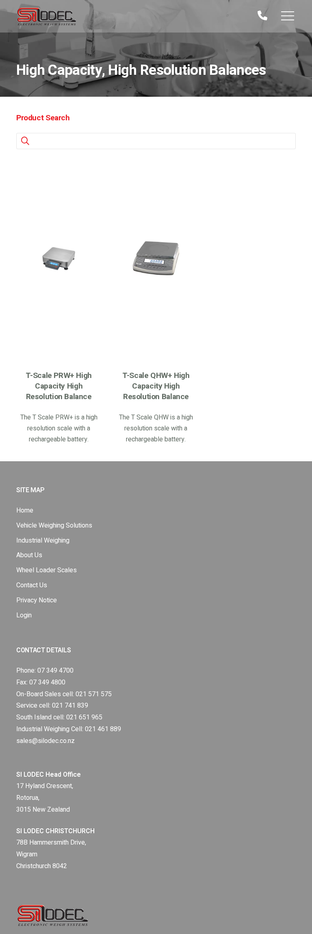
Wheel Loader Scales (46, 570)
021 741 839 (70, 705)
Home (24, 510)
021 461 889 (103, 729)
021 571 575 (94, 694)
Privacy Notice (36, 600)
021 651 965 (84, 717)
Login (24, 615)
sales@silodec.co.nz (45, 741)
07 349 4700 (55, 671)
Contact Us (31, 585)
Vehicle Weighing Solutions (54, 525)
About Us (29, 555)
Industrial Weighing (42, 540)
